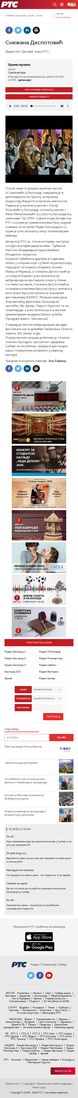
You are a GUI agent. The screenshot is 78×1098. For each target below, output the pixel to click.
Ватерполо (30, 1010)
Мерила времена (61, 995)
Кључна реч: (23, 707)
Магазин (15, 1019)
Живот (28, 1019)
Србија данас (63, 993)
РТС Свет (49, 1033)
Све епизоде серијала (39, 89)
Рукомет (14, 1010)
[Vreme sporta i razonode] (39, 590)
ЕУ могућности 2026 (56, 1001)
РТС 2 (25, 1033)
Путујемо (29, 1021)
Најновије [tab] (12, 729)
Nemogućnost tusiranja (20, 870)
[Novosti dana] (39, 396)
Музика (63, 1019)
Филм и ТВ (18, 1024)
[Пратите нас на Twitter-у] (30, 975)
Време (38, 998)
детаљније (24, 80)
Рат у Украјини (21, 998)
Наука (32, 1024)
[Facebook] (9, 30)
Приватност (12, 1083)
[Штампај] (36, 30)
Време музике (19, 64)
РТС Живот (29, 1036)
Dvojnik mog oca (16, 853)
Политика (23, 993)
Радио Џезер (47, 678)
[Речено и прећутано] (39, 557)
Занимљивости (45, 1019)
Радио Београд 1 (15, 651)
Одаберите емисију (44, 698)
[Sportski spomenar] (39, 622)
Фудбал (24, 1007)
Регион (37, 993)
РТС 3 (36, 1033)
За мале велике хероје (36, 1027)
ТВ (6, 1033)
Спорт (12, 1007)
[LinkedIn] (27, 30)
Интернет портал (39, 1062)
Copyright (28, 1083)
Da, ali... (10, 836)
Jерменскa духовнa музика (21, 762)
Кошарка (38, 1007)
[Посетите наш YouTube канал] (49, 975)
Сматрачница (17, 1001)
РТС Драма (12, 1036)
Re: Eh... (10, 900)
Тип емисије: (23, 698)
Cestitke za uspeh (16, 883)
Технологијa (12, 1021)
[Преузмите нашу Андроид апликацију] (39, 946)
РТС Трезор (18, 1039)
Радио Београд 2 (15, 658)
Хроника (10, 995)
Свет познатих (47, 1021)
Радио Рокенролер (51, 658)
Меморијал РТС (51, 1012)
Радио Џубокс (48, 665)
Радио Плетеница (50, 651)
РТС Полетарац (57, 1039)
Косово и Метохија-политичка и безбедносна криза (24, 797)
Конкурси (68, 1059)
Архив (8, 678)
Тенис (51, 1007)
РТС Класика (48, 1036)
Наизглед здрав (64, 1027)
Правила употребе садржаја (53, 1083)
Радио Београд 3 (15, 665)
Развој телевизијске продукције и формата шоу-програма (25, 813)
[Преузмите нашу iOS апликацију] (39, 936)
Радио (9, 1045)
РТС (6, 1059)
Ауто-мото (61, 1010)
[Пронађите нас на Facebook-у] (40, 975)
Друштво (25, 995)
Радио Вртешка (48, 671)
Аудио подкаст (39, 96)
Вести (10, 993)
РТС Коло (66, 1036)
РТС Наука (65, 1033)
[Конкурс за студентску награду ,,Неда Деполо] (39, 461)
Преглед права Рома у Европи (23, 746)
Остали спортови (27, 1012)
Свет (48, 993)
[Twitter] (18, 30)
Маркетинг (31, 1059)
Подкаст (34, 1001)
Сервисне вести (55, 998)
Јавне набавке (50, 1059)
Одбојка (64, 1007)
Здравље (65, 1021)
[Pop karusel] (34, 525)
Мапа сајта (63, 1071)
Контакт (16, 1059)
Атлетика (46, 1010)
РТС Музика (36, 1039)
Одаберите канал (43, 689)
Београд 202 (13, 671)
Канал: (23, 689)
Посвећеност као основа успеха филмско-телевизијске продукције (26, 780)
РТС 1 (14, 1033)
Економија (40, 995)
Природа (45, 1024)
